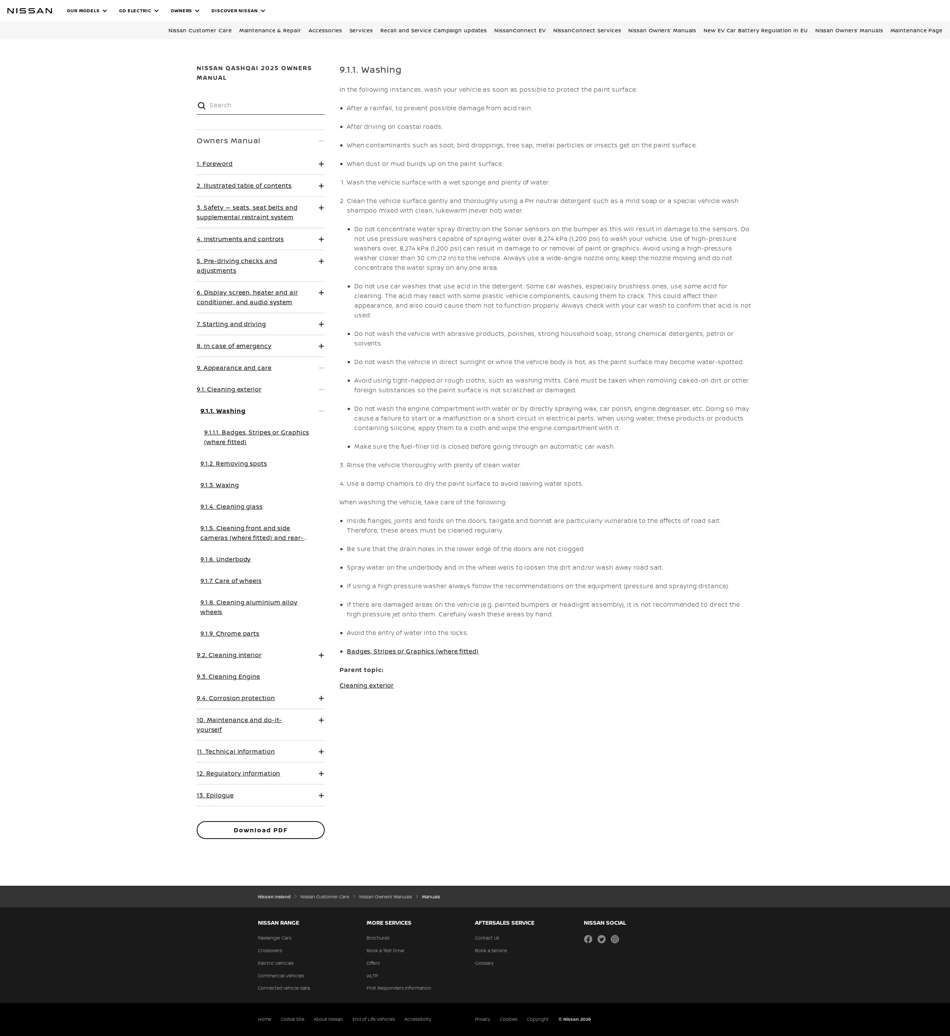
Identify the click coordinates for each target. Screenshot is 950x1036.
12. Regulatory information (238, 773)
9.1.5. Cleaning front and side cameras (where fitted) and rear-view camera (252, 537)
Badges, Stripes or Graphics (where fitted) (413, 651)
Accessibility (417, 1019)
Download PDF (261, 830)
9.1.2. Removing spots (233, 463)
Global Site (292, 1019)
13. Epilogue (215, 795)
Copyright (538, 1019)
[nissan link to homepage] (29, 10)
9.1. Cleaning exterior (229, 389)
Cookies (508, 1019)
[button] (87, 11)
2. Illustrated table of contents (244, 185)
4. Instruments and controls (240, 239)
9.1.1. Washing (223, 411)
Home (264, 1019)
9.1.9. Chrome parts (229, 633)
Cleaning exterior (367, 685)
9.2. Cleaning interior (229, 655)
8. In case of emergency (234, 346)
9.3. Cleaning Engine (228, 676)
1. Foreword (215, 164)
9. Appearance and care (234, 368)
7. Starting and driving (231, 324)
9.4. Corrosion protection (236, 698)
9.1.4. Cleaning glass (231, 506)
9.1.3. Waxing (219, 485)
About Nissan (328, 1019)
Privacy (482, 1019)
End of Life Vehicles (374, 1019)
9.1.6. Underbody (225, 559)
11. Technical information (236, 751)
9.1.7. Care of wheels (231, 581)
